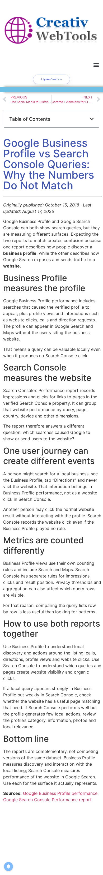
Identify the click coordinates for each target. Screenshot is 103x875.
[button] (96, 65)
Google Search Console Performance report (47, 799)
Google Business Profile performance (60, 793)
